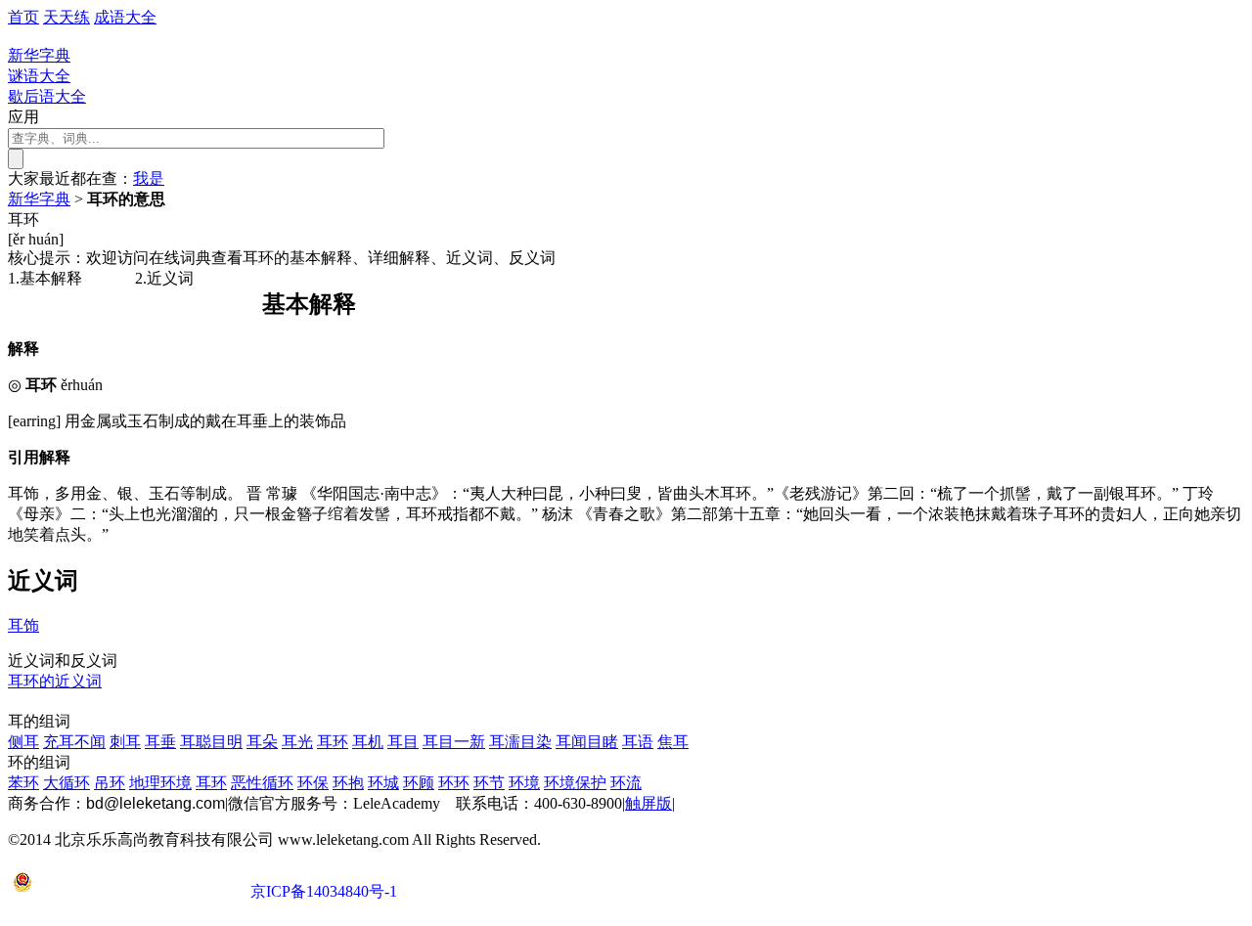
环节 (489, 782)
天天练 (66, 17)
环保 (313, 782)
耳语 (637, 741)
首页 (23, 17)
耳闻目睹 (587, 741)
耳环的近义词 (55, 681)
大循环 (66, 782)
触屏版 (648, 803)
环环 (454, 782)
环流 (626, 782)
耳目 (403, 741)
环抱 (348, 782)
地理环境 (160, 782)
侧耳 (23, 741)
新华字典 (39, 199)
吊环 (109, 782)
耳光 (297, 741)
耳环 (332, 741)
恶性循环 (262, 782)
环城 (383, 782)
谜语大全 (39, 75)
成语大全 (125, 17)
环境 (524, 782)
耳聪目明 (211, 741)
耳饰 (23, 625)
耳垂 (160, 741)
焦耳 (673, 741)
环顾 (418, 782)
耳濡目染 (520, 741)
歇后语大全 (47, 96)
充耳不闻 (74, 741)
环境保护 (575, 782)
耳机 (367, 741)
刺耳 (125, 741)
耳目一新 (454, 741)
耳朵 (262, 741)
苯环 (23, 782)
